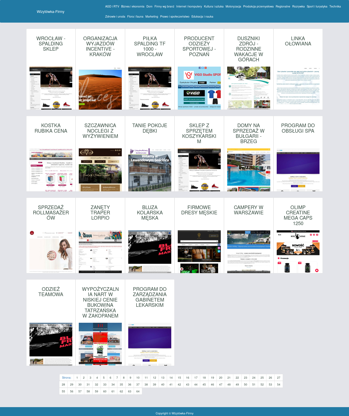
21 (229, 377)
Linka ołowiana (298, 41)
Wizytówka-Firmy (50, 11)
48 (229, 384)
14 (171, 377)
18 (204, 377)
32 (96, 384)
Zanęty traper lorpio (100, 212)
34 (113, 384)
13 (162, 377)
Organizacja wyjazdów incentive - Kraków (100, 46)
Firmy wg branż (164, 6)
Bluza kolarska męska (150, 212)
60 (104, 391)
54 (278, 384)
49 (237, 384)
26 (270, 377)
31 (88, 384)
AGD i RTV (112, 6)
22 (237, 377)
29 (71, 384)
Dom (149, 6)
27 (278, 377)
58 (88, 391)
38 (146, 384)
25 (262, 377)
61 (113, 391)
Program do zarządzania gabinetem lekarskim (150, 297)
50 (245, 384)
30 (80, 384)
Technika (335, 6)
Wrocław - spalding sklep (50, 43)
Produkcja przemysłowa (258, 6)
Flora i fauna (135, 16)
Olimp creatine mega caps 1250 (298, 215)
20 (220, 377)
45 (204, 384)
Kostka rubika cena (51, 128)
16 (187, 377)
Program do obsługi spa (298, 128)
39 (154, 384)
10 (138, 377)
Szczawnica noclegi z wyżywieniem (100, 130)
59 (96, 391)
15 (179, 377)
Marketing (151, 16)
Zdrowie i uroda (115, 16)
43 (187, 384)
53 (270, 384)
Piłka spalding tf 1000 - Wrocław (150, 46)
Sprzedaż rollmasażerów (51, 212)
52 (262, 384)
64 (138, 391)
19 (212, 377)
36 (129, 384)
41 (171, 384)
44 (196, 384)
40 (162, 384)
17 (196, 377)
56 (71, 391)
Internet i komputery (189, 6)
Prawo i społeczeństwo (174, 16)
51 (253, 384)
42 (179, 384)
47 (220, 384)
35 (121, 384)
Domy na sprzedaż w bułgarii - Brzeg (249, 133)
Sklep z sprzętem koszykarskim (199, 133)
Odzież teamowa (50, 291)
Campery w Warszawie (249, 209)
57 (80, 391)
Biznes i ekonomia (132, 6)
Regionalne (283, 6)
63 (129, 391)
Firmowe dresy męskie (199, 209)
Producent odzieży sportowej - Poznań (199, 46)
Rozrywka (298, 6)
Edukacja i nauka (202, 16)
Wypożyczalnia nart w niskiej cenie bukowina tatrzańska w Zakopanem (100, 302)
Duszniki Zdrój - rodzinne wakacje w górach (248, 49)
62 (121, 391)
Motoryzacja (233, 6)
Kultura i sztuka (214, 6)
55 (63, 391)
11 (146, 377)
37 (138, 384)
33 (104, 384)
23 (245, 377)
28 (63, 384)
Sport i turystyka (317, 6)
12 (154, 377)
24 (253, 377)
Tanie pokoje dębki (149, 128)
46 (212, 384)
